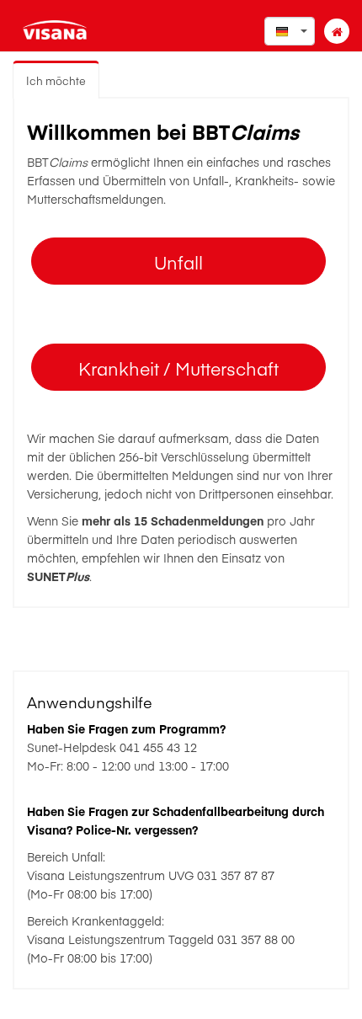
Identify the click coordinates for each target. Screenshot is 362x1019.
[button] (289, 31)
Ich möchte (56, 80)
